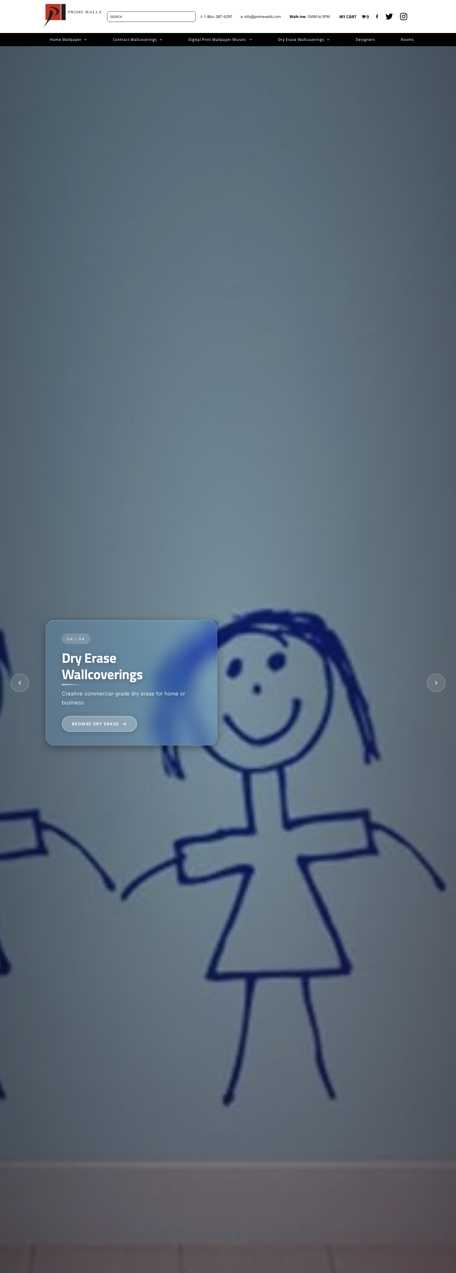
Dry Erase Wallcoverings (301, 39)
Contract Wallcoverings (135, 39)
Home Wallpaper (66, 39)
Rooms (407, 39)
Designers (365, 39)
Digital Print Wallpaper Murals (217, 39)
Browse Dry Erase (95, 723)
